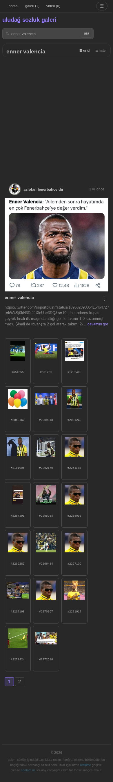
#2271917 (74, 611)
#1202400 (74, 372)
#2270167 (46, 611)
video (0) (53, 6)
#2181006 (18, 467)
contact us (28, 770)
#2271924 (18, 659)
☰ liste (100, 50)
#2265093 (74, 515)
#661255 (46, 372)
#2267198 (18, 611)
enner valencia (25, 51)
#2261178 (74, 467)
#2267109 (74, 563)
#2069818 (46, 419)
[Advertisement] (56, 116)
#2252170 (46, 467)
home (13, 6)
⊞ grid (84, 50)
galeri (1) (32, 6)
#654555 (18, 372)
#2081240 (74, 419)
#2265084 (46, 515)
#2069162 (18, 419)
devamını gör (98, 324)
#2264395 (18, 515)
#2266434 (46, 563)
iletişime (85, 765)
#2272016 (46, 659)
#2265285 (18, 563)
